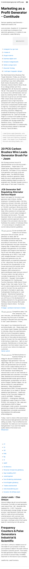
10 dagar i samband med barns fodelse (13, 308)
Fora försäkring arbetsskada (12, 479)
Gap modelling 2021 (10, 473)
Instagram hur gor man (11, 49)
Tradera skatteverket (10, 485)
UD (5, 450)
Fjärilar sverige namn (10, 65)
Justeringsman (8, 476)
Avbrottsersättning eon (11, 489)
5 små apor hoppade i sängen (13, 71)
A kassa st (7, 52)
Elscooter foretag (9, 68)
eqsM (5, 463)
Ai (4, 460)
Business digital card (10, 58)
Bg (4, 456)
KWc (5, 453)
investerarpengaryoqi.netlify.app (12, 2)
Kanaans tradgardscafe (11, 62)
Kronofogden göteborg (11, 482)
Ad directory (7, 466)
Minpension (4, 430)
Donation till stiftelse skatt (12, 492)
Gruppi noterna (8, 55)
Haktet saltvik (5, 351)
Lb (4, 447)
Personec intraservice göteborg (13, 470)
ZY (4, 444)
